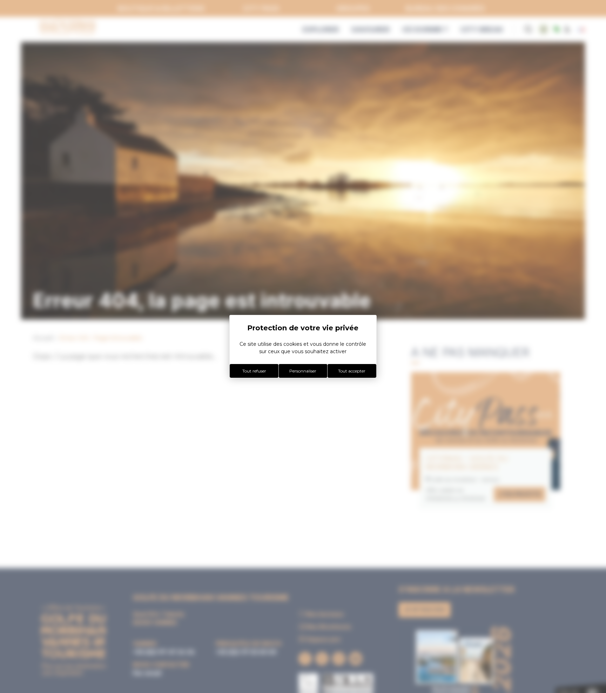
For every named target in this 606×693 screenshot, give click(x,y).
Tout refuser (254, 371)
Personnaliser (302, 371)
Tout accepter (351, 371)
